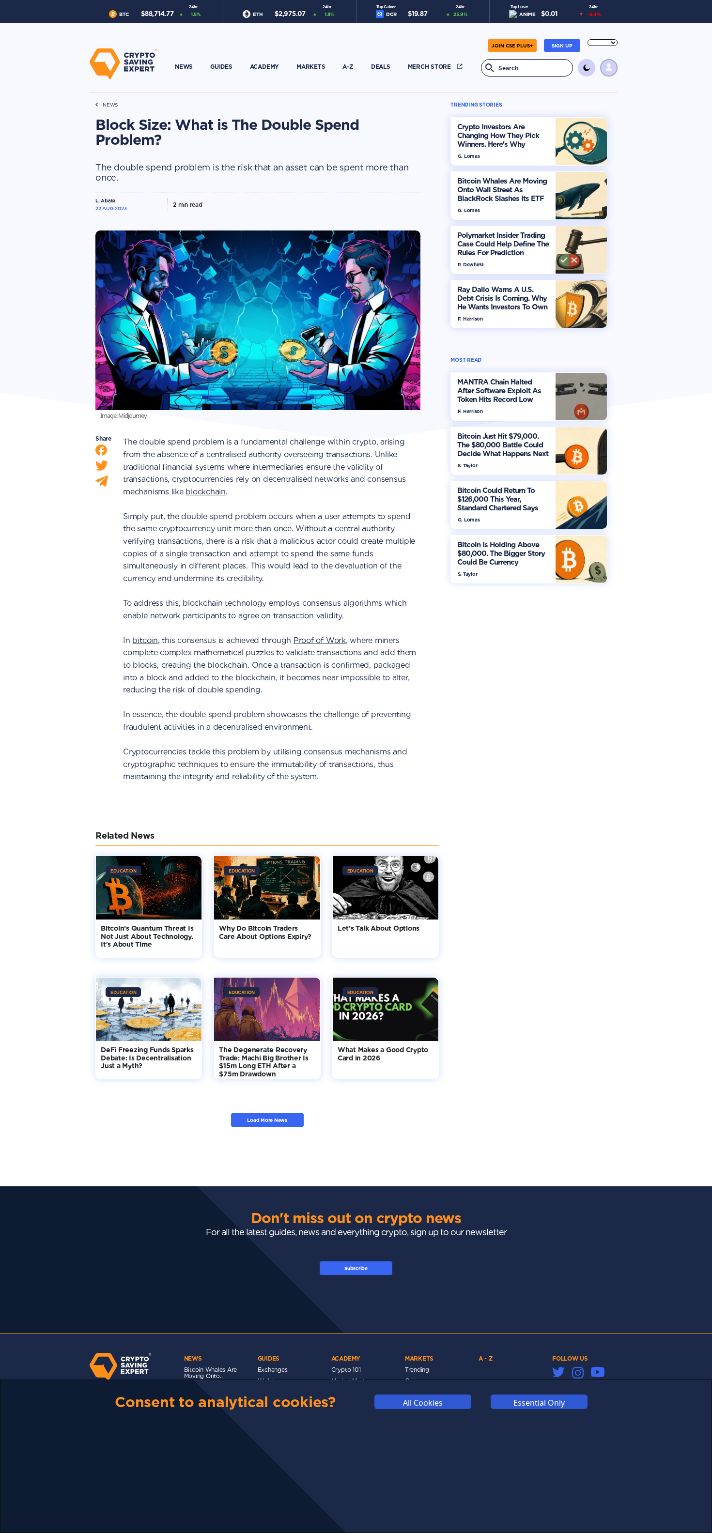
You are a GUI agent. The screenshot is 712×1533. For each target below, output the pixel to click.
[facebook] (101, 452)
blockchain (206, 491)
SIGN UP (562, 45)
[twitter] (101, 467)
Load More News (267, 1120)
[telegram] (101, 483)
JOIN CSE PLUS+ (512, 45)
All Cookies (423, 1402)
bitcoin (144, 640)
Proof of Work (320, 640)
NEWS (110, 104)
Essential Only (539, 1402)
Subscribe (356, 1268)
